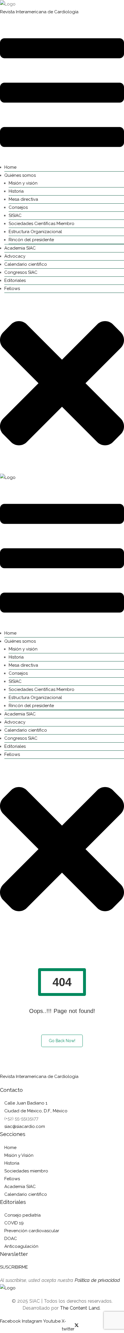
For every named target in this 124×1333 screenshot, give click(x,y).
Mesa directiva (23, 199)
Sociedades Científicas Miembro (41, 223)
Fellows (12, 288)
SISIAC (15, 215)
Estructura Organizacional (35, 231)
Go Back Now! (62, 1040)
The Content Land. (81, 1308)
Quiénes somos (20, 175)
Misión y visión (23, 183)
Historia (16, 191)
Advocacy (14, 256)
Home (10, 167)
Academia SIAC (20, 248)
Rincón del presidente (31, 239)
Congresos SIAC (20, 272)
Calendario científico (25, 264)
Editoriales (15, 280)
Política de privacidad (97, 1280)
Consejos (18, 207)
